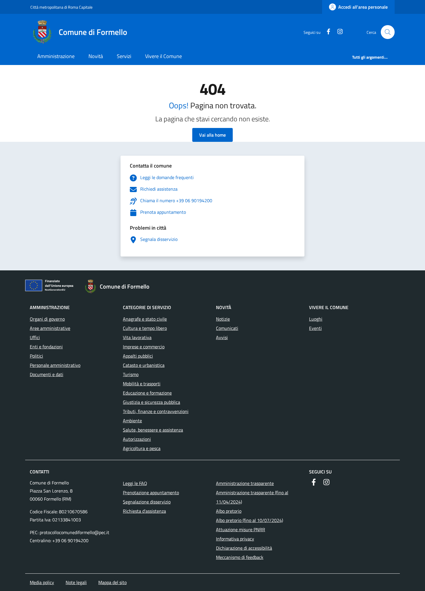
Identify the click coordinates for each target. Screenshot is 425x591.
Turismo (130, 374)
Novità (95, 56)
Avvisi (222, 337)
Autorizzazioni (137, 439)
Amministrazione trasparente (245, 483)
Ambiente (132, 420)
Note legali (76, 582)
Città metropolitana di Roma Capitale (61, 7)
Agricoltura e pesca (141, 448)
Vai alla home (212, 134)
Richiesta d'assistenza (144, 511)
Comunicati (227, 328)
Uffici (35, 337)
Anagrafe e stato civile (145, 318)
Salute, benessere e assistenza (153, 429)
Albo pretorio (228, 511)
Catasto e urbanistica (144, 365)
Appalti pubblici (138, 355)
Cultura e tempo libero (145, 328)
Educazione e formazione (147, 392)
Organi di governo (47, 318)
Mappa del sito (112, 582)
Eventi (315, 328)
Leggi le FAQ (135, 483)
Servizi (124, 56)
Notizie (223, 318)
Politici (36, 355)
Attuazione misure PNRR (240, 529)
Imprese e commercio (144, 346)
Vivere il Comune (163, 56)
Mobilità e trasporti (141, 383)
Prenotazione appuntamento (151, 492)
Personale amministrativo (55, 365)
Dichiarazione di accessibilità (244, 547)
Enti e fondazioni (46, 346)
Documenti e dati (46, 374)
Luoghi (315, 318)
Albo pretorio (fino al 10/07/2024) (249, 520)
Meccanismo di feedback (239, 557)
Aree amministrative (50, 328)
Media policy (42, 582)
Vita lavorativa (137, 337)
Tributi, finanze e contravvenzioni (156, 411)
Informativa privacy (235, 538)
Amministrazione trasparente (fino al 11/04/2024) (252, 497)
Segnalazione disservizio (147, 501)
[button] (388, 32)
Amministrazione (56, 56)
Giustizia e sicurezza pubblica (151, 402)
